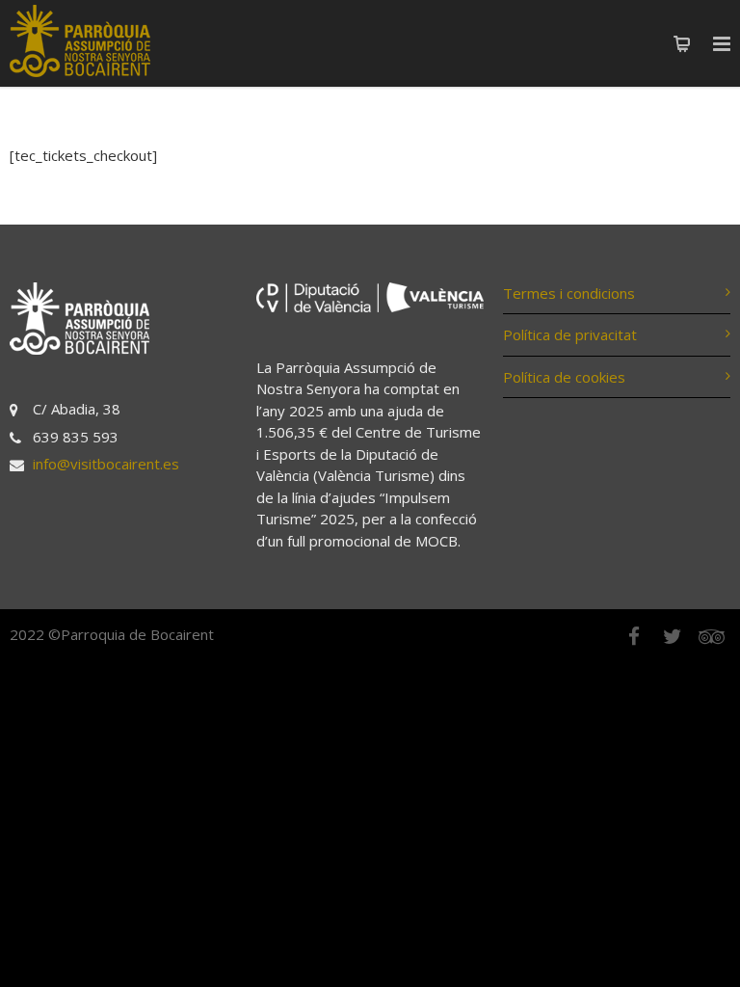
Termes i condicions (569, 293)
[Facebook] (634, 636)
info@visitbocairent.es (106, 463)
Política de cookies (564, 377)
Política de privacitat (570, 334)
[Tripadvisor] (711, 636)
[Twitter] (672, 636)
